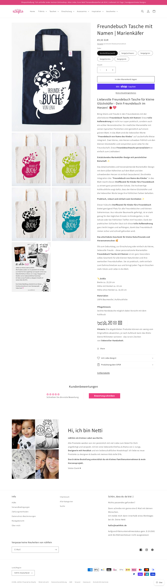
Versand (100, 44)
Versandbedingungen (21, 507)
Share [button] (102, 348)
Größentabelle (103, 373)
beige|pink (121, 59)
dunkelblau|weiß (107, 53)
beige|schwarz (128, 53)
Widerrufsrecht (44, 582)
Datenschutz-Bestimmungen (24, 516)
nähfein (19, 582)
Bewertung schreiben (104, 395)
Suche (62, 506)
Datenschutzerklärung (59, 582)
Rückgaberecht (18, 521)
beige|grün (145, 53)
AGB (70, 582)
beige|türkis (105, 59)
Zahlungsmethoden (20, 511)
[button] (42, 11)
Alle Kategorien (66, 501)
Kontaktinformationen (100, 582)
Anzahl (99, 65)
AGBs (14, 502)
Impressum (64, 497)
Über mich (16, 525)
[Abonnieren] (56, 550)
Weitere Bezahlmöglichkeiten (126, 93)
